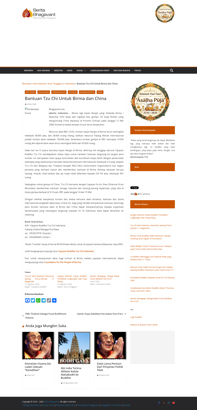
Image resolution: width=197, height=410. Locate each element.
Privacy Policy (48, 405)
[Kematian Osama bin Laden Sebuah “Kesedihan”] (38, 333)
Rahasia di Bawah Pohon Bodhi (144, 324)
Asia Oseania (43, 70)
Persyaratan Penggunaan (88, 405)
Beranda (28, 70)
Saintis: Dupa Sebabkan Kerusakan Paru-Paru (100, 313)
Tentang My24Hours (31, 405)
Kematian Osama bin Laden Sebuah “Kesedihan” (38, 367)
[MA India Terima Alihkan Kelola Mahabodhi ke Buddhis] (74, 333)
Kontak (127, 405)
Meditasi (58, 70)
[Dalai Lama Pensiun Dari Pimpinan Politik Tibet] (110, 333)
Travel (137, 70)
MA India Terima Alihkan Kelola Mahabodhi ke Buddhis (71, 373)
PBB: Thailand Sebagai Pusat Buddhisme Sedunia (45, 315)
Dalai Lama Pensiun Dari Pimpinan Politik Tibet (110, 367)
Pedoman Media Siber (65, 405)
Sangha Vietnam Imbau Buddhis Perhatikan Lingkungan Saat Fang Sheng (72, 279)
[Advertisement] (98, 46)
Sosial (80, 70)
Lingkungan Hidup (99, 70)
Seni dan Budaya (122, 70)
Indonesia (70, 83)
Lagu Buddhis (136, 317)
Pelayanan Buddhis (87, 92)
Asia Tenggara (55, 83)
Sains (69, 70)
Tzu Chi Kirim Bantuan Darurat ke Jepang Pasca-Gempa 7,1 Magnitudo (39, 279)
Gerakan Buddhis (58, 92)
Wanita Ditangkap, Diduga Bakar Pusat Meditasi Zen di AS (104, 277)
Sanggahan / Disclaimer (111, 405)
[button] (84, 70)
